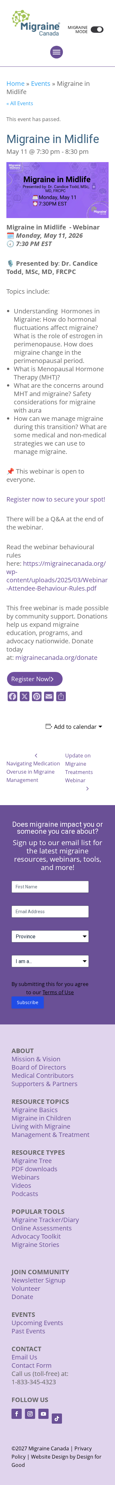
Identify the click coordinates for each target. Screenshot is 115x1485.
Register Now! (30, 679)
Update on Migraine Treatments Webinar (79, 768)
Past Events (28, 1331)
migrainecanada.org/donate (56, 657)
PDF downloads (34, 1169)
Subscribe (27, 1002)
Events (40, 83)
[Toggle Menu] (56, 52)
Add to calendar (75, 726)
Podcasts (25, 1193)
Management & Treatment (51, 1134)
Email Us (24, 1357)
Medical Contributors (43, 1075)
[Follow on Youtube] (43, 1414)
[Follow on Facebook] (17, 1414)
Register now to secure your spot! (55, 499)
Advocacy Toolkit (36, 1236)
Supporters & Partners (45, 1083)
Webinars (26, 1177)
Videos (21, 1185)
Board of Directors (39, 1067)
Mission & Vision (36, 1059)
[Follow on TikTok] (57, 1418)
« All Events (19, 103)
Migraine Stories (35, 1244)
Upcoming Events (37, 1322)
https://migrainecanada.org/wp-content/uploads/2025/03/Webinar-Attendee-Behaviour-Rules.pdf (57, 575)
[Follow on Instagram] (30, 1414)
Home (15, 83)
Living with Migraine (41, 1126)
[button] (95, 29)
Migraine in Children (41, 1118)
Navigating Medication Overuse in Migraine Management (33, 772)
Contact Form (32, 1365)
